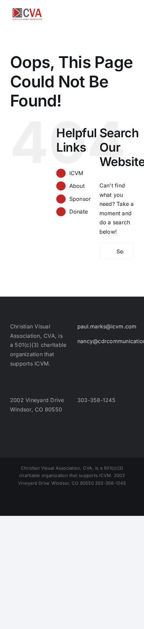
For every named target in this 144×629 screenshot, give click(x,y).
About (77, 185)
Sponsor (80, 198)
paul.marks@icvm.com (107, 326)
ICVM (76, 173)
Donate (78, 211)
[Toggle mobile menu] (131, 10)
